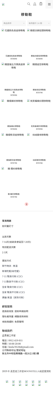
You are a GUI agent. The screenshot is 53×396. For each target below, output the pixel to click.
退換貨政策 (7, 311)
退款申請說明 (21, 311)
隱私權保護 (7, 316)
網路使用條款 (21, 316)
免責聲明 (19, 321)
